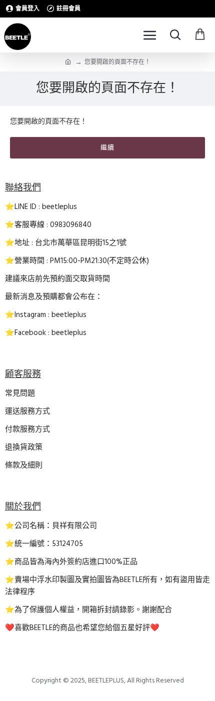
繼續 (107, 147)
